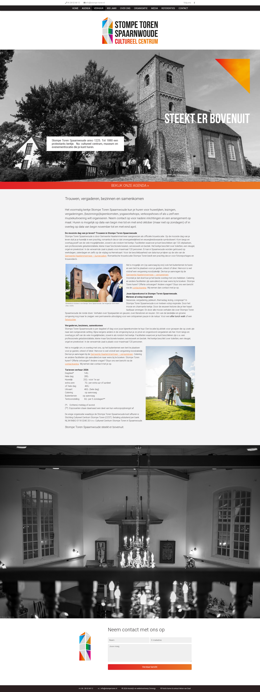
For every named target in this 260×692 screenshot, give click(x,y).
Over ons (125, 8)
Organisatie (140, 8)
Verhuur (98, 8)
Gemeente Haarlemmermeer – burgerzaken (86, 256)
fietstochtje (70, 319)
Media (154, 8)
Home (75, 8)
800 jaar (111, 8)
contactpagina (139, 287)
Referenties (168, 8)
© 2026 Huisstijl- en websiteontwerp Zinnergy (139, 688)
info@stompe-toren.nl (95, 3)
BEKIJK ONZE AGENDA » (130, 185)
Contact (183, 8)
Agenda (86, 8)
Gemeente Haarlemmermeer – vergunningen (147, 274)
